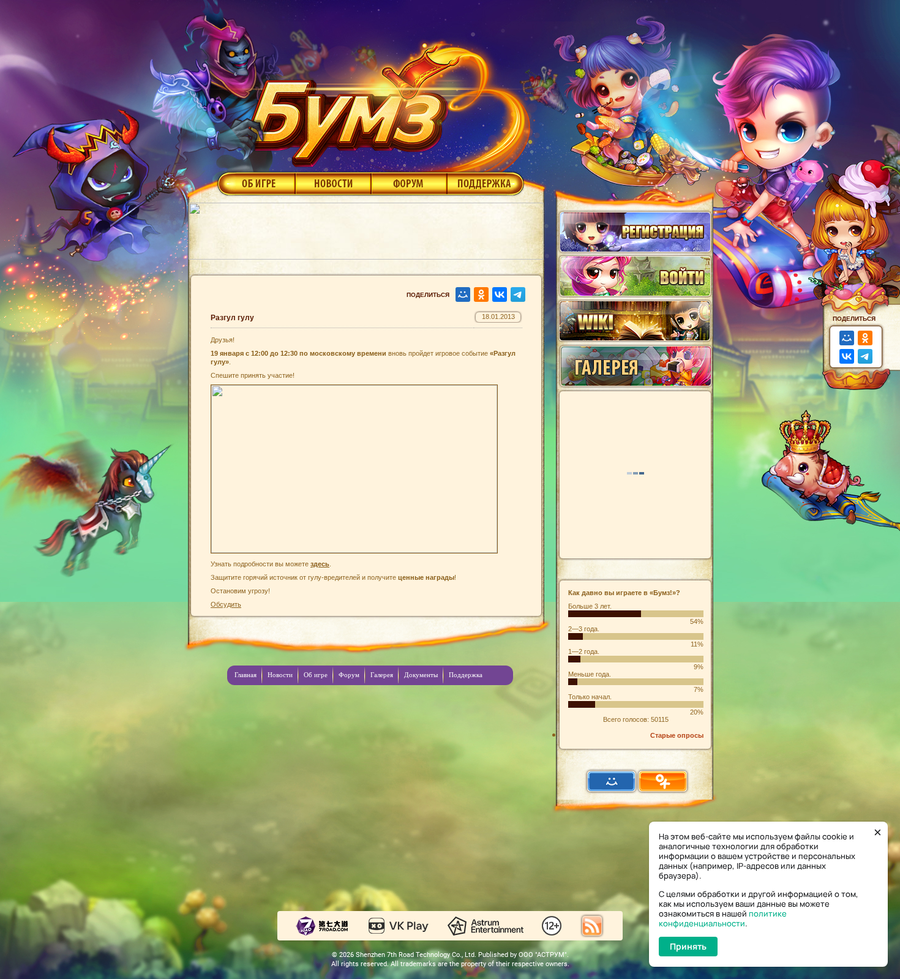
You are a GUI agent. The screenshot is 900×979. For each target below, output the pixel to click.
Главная (245, 674)
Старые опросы (676, 735)
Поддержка (486, 183)
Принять (688, 946)
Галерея (381, 674)
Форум (409, 183)
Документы (421, 674)
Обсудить (226, 604)
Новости (333, 183)
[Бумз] (385, 100)
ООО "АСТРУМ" (543, 955)
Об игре (255, 183)
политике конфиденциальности (723, 918)
